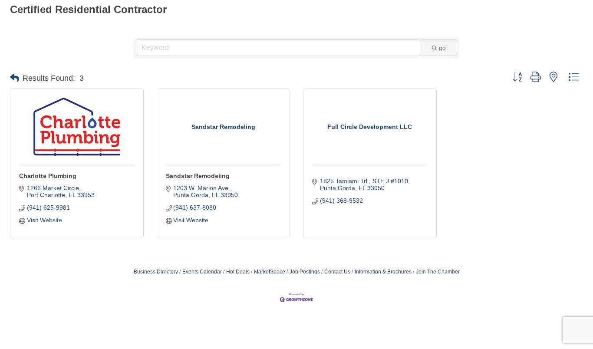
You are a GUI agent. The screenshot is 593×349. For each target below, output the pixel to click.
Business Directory (156, 272)
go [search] (442, 47)
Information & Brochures (383, 272)
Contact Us (337, 272)
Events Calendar (202, 272)
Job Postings (305, 272)
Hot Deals (238, 272)
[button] (14, 78)
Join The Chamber (438, 272)
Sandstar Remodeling (198, 175)
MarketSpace (269, 272)
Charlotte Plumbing (47, 175)
